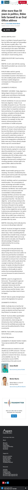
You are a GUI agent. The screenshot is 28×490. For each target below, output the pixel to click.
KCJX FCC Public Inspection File (10, 475)
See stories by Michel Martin (18, 386)
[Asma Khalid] (4, 368)
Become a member (7, 456)
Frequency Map (6, 472)
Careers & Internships (8, 446)
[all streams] (26, 488)
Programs (5, 470)
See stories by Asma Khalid (17, 369)
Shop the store (6, 459)
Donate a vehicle (7, 457)
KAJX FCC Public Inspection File (10, 474)
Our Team (5, 444)
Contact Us (5, 447)
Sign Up (14, 416)
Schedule (5, 469)
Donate (23, 2)
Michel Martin (16, 23)
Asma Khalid (9, 23)
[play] (2, 488)
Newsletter (5, 449)
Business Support (7, 458)
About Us (5, 442)
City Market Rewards (8, 462)
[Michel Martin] (4, 381)
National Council (7, 461)
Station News (6, 445)
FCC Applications (7, 473)
